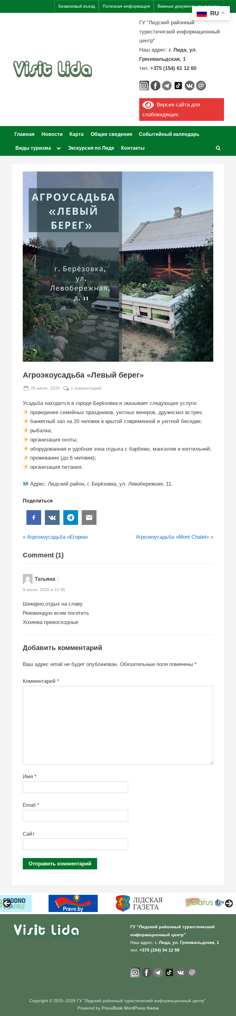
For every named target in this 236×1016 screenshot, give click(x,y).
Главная (24, 134)
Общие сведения (111, 134)
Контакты (133, 148)
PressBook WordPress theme (130, 1008)
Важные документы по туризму (189, 6)
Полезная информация (126, 6)
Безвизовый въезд (76, 6)
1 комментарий (86, 388)
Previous (7, 903)
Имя (30, 776)
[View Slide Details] (30, 903)
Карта (76, 134)
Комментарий (41, 681)
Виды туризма (33, 148)
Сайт (29, 834)
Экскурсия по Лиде (91, 148)
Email (31, 805)
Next (229, 903)
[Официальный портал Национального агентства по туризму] (162, 903)
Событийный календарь (169, 134)
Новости (52, 134)
